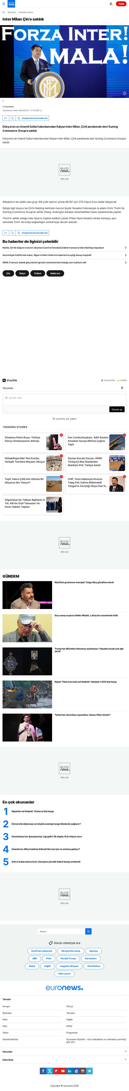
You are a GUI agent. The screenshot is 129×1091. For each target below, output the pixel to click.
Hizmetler (7, 1051)
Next (5, 1019)
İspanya (93, 951)
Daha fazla (8, 1059)
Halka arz (55, 273)
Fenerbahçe (93, 966)
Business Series (26, 12)
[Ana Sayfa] (3, 12)
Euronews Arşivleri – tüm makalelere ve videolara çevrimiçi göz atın (96, 1040)
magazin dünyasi (69, 966)
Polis (48, 958)
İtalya (22, 273)
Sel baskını (91, 958)
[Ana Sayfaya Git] (11, 4)
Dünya (69, 1006)
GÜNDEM (11, 576)
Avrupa (6, 1006)
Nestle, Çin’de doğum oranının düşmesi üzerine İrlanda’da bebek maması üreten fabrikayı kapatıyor (53, 247)
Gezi (5, 1026)
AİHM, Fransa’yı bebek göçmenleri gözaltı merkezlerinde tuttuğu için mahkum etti (44, 262)
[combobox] (65, 931)
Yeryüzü (70, 1012)
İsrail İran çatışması (41, 951)
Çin (8, 273)
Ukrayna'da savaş (70, 951)
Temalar (7, 999)
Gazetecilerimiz (10, 1039)
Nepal (32, 966)
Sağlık (47, 966)
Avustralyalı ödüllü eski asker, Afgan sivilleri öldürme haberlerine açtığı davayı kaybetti (47, 255)
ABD (34, 958)
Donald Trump (68, 958)
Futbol (37, 273)
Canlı (121, 3)
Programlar (72, 1032)
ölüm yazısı (64, 973)
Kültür (69, 1026)
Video (5, 1032)
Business (12, 12)
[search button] (88, 931)
